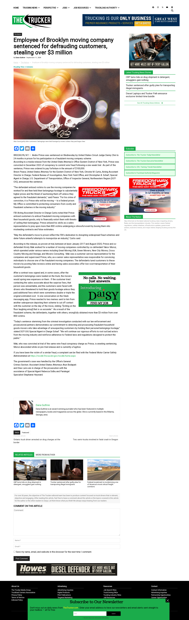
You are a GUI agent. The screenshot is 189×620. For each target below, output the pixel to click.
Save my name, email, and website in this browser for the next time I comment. (54, 552)
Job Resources (81, 8)
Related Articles (24, 455)
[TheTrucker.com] (30, 20)
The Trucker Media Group (21, 590)
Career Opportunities (159, 598)
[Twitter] (161, 7)
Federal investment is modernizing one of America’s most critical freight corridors (102, 484)
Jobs (64, 8)
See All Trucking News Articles (148, 103)
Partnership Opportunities (161, 595)
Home (16, 8)
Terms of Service (17, 598)
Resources (107, 586)
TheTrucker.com (70, 607)
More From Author (45, 455)
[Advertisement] (99, 378)
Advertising (62, 586)
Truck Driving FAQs (110, 593)
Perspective (50, 8)
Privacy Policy (16, 595)
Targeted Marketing (65, 598)
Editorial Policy (17, 600)
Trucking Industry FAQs (112, 595)
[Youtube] (166, 7)
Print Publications (64, 595)
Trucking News (30, 8)
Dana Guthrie (20, 57)
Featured (25, 432)
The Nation (17, 34)
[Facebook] (152, 7)
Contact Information (159, 590)
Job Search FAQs (109, 590)
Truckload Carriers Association (23, 593)
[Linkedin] (171, 7)
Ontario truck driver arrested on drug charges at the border (37, 441)
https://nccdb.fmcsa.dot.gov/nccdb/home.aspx (53, 356)
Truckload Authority (106, 8)
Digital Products (64, 593)
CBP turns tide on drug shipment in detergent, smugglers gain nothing (27, 483)
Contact (154, 586)
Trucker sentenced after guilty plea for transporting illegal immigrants (66, 483)
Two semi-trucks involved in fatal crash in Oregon (95, 439)
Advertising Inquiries (65, 590)
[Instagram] (157, 7)
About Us (15, 586)
